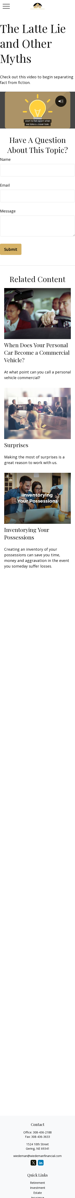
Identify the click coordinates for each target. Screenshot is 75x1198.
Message (8, 210)
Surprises (16, 445)
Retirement (37, 1183)
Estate (37, 1193)
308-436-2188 (42, 1132)
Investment (37, 1188)
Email (5, 185)
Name (5, 159)
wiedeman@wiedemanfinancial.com (37, 1156)
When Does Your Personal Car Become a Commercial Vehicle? (37, 352)
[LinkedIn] (41, 1163)
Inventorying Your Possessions (26, 533)
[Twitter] (33, 1163)
